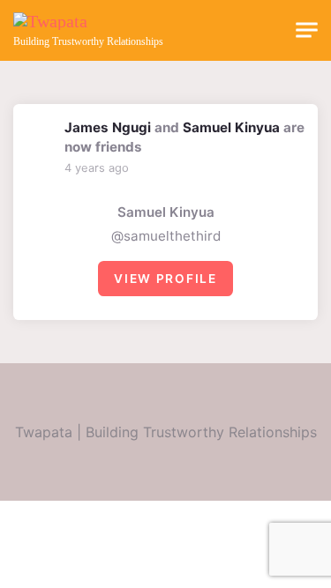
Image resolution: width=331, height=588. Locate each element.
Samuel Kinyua (231, 127)
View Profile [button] (165, 279)
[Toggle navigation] (307, 30)
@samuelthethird (166, 235)
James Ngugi (107, 127)
